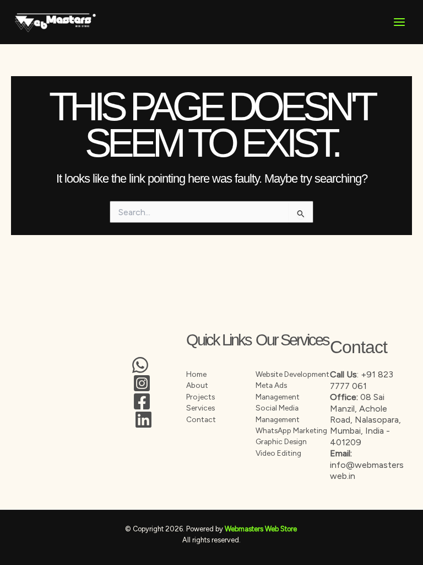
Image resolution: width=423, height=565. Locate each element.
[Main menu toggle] (399, 22)
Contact (201, 419)
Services (200, 407)
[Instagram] (142, 383)
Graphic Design (281, 441)
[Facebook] (142, 401)
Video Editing (278, 453)
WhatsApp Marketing (291, 430)
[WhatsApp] (140, 365)
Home (196, 374)
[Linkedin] (143, 420)
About (197, 385)
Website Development (292, 374)
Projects (200, 396)
